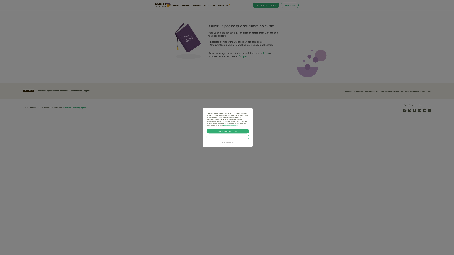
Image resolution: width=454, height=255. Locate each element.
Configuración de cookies (227, 137)
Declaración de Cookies (230, 125)
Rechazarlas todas (228, 142)
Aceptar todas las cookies (227, 131)
